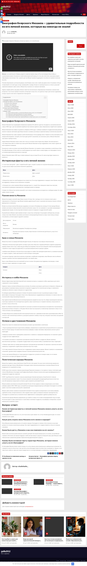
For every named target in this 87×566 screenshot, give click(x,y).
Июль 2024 (70, 134)
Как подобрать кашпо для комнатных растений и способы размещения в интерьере (76, 59)
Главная (9, 14)
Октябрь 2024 (71, 124)
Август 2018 (71, 185)
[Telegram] (1, 13)
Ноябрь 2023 (71, 159)
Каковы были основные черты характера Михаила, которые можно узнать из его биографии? (27, 117)
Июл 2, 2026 (70, 543)
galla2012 (5, 6)
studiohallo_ (14, 31)
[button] (81, 14)
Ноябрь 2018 (71, 175)
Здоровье (35, 14)
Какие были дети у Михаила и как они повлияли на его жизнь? (21, 115)
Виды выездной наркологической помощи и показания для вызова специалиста (76, 66)
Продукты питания (19, 14)
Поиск (70, 41)
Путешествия (55, 14)
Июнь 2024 (70, 137)
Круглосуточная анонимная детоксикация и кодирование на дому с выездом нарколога (76, 73)
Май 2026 (70, 114)
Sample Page (63, 560)
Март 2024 (70, 146)
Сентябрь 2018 (71, 182)
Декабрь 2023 (71, 156)
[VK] (1, 16)
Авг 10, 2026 (6, 543)
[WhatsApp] (1, 8)
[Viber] (1, 11)
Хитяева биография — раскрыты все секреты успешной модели (21, 493)
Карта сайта (83, 560)
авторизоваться (29, 506)
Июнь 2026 (70, 111)
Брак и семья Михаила (11, 105)
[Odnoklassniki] (1, 19)
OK (72, 563)
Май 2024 (70, 140)
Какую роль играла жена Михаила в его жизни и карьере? (20, 114)
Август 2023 (71, 166)
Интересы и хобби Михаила (12, 106)
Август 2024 (71, 130)
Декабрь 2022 (71, 172)
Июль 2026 (70, 108)
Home (57, 560)
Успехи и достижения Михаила (11, 108)
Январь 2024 (71, 153)
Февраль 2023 (71, 169)
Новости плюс (71, 209)
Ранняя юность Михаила (11, 103)
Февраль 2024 (71, 150)
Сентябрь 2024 (72, 127)
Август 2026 (71, 105)
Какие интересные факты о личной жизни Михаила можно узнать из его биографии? (25, 112)
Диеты (28, 14)
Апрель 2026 (71, 117)
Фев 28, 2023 (17, 485)
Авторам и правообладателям (73, 560)
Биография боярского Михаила (11, 100)
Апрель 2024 (71, 143)
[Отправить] (1, 22)
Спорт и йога (65, 14)
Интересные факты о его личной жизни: (13, 101)
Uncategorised (5, 20)
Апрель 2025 (71, 121)
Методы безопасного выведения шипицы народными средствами (21, 483)
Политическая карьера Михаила (13, 109)
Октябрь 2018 (71, 178)
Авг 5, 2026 (27, 543)
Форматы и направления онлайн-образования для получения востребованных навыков (74, 541)
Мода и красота (45, 14)
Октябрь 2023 (71, 162)
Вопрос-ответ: (7, 111)
